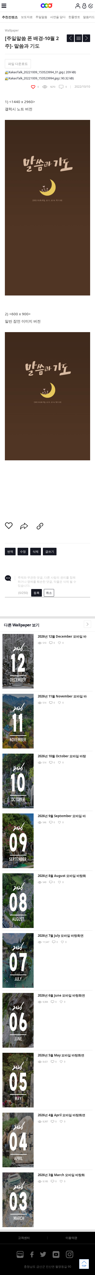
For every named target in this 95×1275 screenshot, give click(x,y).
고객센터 (24, 1238)
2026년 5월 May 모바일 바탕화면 (61, 1055)
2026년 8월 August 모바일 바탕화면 (62, 876)
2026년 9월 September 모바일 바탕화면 (62, 816)
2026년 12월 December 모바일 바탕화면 (62, 636)
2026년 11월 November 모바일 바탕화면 (62, 696)
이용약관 (71, 1238)
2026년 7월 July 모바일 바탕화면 (61, 935)
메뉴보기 (3, 5)
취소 (49, 593)
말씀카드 (89, 17)
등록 (36, 593)
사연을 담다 (58, 17)
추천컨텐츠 (10, 17)
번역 (10, 551)
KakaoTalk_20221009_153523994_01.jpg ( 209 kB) (42, 72)
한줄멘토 (74, 17)
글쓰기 (49, 551)
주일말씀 (41, 17)
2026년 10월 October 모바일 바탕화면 (62, 756)
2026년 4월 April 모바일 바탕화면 (61, 1115)
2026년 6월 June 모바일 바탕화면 (61, 995)
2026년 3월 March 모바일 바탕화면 (61, 1175)
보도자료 (27, 17)
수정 (23, 551)
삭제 (35, 551)
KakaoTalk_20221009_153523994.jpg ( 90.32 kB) (41, 78)
